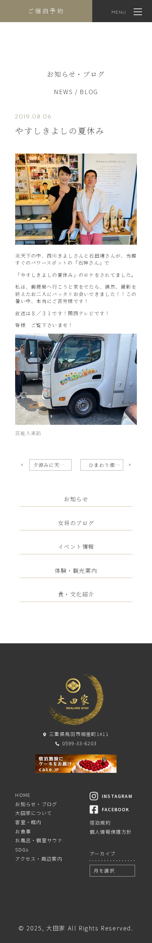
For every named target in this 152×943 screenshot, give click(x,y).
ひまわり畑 (106, 464)
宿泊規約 (100, 822)
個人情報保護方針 (111, 831)
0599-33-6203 (79, 743)
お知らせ (76, 499)
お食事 (23, 831)
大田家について (33, 812)
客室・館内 (28, 822)
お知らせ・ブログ (36, 804)
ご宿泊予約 (46, 11)
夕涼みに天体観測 (52, 464)
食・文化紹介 (76, 594)
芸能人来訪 (28, 433)
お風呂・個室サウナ (39, 840)
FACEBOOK (115, 809)
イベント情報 (76, 546)
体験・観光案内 (76, 570)
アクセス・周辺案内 (38, 858)
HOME (22, 794)
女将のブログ (76, 523)
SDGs (21, 849)
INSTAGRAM (117, 796)
